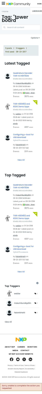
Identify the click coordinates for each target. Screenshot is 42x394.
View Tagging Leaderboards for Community (21, 283)
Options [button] (34, 38)
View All (21, 160)
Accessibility (29, 368)
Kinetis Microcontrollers (22, 79)
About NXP (10, 347)
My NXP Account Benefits (21, 354)
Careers (21, 347)
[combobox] (21, 27)
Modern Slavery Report (16, 368)
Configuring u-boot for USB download (23, 136)
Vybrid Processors (20, 140)
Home (5, 11)
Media (15, 350)
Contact (25, 350)
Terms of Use (18, 365)
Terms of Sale (29, 365)
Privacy (10, 365)
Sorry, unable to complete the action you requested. (21, 387)
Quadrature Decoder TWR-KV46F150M (22, 74)
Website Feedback (21, 372)
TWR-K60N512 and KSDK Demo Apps (21, 105)
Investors (32, 347)
